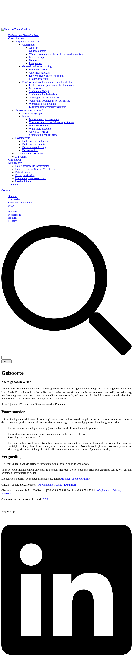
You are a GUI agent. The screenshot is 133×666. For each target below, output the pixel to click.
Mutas (25, 116)
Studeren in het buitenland (43, 94)
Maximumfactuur (38, 78)
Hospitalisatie (22, 137)
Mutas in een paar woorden (44, 119)
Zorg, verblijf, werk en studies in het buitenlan (47, 81)
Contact (5, 190)
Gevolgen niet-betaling (20, 202)
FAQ (11, 205)
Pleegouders (35, 63)
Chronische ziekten (39, 72)
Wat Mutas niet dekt (40, 128)
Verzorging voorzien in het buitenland (49, 100)
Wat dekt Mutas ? (38, 125)
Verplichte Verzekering (27, 41)
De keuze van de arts (33, 144)
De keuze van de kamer (35, 141)
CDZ (45, 499)
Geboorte (34, 60)
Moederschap (36, 57)
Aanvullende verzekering (29, 109)
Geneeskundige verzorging (37, 66)
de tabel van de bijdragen (75, 478)
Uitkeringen (28, 44)
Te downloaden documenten (30, 153)
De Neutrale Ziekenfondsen (23, 35)
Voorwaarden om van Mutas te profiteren (51, 122)
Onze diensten (16, 38)
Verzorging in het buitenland (44, 97)
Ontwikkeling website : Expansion (57, 484)
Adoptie (33, 47)
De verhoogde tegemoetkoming (46, 75)
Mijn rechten (15, 162)
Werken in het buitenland (42, 103)
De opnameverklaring (34, 147)
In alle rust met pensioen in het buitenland (51, 85)
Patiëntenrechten (24, 172)
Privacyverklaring (25, 175)
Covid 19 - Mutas (38, 131)
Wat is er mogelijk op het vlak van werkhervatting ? (57, 54)
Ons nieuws (14, 159)
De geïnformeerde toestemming (32, 165)
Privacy (117, 490)
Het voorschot (30, 150)
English (12, 217)
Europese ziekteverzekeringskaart (47, 106)
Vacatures (13, 184)
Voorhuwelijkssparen (33, 113)
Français (12, 211)
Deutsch (12, 220)
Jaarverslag (21, 156)
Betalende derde (38, 69)
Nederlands (14, 214)
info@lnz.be (103, 490)
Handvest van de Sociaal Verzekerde (35, 169)
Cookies (6, 493)
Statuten (12, 196)
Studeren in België (39, 91)
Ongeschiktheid (37, 50)
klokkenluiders (23, 181)
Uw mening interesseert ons (30, 178)
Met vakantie (36, 88)
